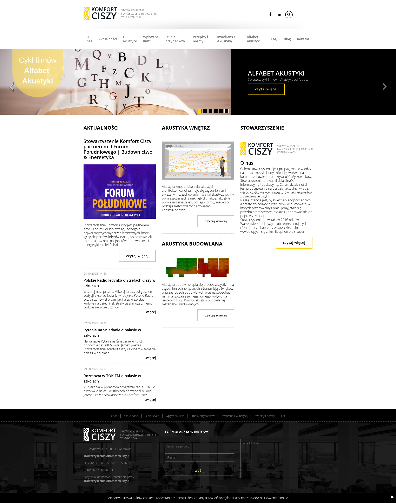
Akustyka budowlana (192, 243)
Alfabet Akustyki (253, 39)
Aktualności (107, 39)
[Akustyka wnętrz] (198, 182)
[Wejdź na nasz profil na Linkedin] (279, 14)
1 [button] (200, 111)
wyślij (200, 470)
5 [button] (221, 111)
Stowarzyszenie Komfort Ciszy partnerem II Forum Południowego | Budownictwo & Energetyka (118, 149)
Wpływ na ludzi (151, 39)
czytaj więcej (266, 89)
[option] (115, 82)
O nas (89, 39)
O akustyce (130, 39)
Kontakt (303, 39)
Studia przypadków (175, 39)
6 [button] (227, 111)
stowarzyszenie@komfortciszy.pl (107, 456)
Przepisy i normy (200, 39)
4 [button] (216, 111)
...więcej (150, 312)
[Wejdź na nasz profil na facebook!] (270, 14)
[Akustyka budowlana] (198, 280)
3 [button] (211, 111)
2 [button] (205, 111)
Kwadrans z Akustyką (226, 39)
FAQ (274, 39)
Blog (287, 39)
